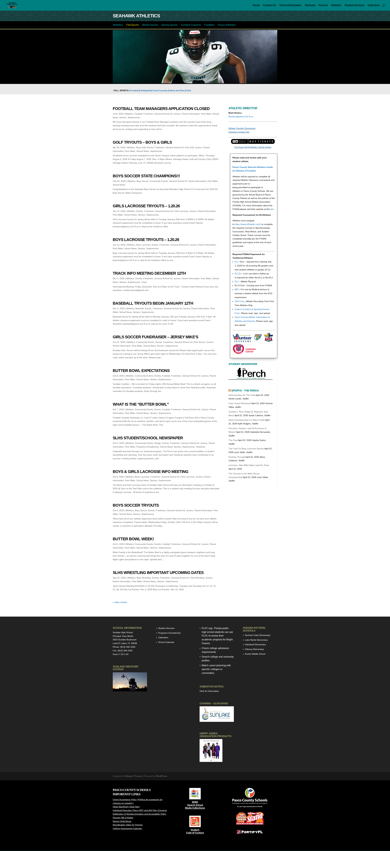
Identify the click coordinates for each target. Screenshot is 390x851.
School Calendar (166, 642)
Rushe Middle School (255, 654)
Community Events (159, 181)
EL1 (236, 261)
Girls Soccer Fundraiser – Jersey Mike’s (155, 337)
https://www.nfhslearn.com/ (248, 224)
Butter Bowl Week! (133, 539)
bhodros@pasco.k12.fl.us (241, 116)
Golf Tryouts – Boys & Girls (142, 142)
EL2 (237, 281)
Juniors (177, 114)
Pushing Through (237, 457)
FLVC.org (207, 628)
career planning (217, 665)
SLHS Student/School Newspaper (148, 438)
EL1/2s (238, 273)
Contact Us (269, 5)
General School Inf (163, 114)
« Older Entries (120, 602)
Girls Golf (189, 147)
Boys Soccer (143, 181)
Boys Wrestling (144, 578)
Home (256, 5)
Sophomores (134, 117)
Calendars (374, 5)
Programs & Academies (147, 447)
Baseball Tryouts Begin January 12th (153, 303)
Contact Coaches (191, 25)
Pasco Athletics (227, 25)
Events (150, 147)
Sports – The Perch (245, 390)
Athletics (336, 5)
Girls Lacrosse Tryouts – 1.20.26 (146, 206)
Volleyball (146, 90)
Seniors (123, 117)
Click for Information (209, 691)
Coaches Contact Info (239, 132)
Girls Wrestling (197, 578)
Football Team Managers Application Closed (161, 108)
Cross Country (160, 90)
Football (134, 90)
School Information (290, 5)
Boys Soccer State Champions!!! (146, 176)
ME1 (237, 289)
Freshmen (148, 114)
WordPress (161, 776)
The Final (233, 440)
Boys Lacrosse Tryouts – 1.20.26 (146, 239)
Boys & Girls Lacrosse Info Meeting (150, 471)
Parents (323, 5)
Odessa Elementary (254, 649)
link (272, 209)
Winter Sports (150, 25)
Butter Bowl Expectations (141, 370)
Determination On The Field (242, 395)
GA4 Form (240, 301)
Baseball (139, 308)
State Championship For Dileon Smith (247, 420)
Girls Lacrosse (181, 211)
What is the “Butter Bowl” (141, 404)
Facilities (209, 25)
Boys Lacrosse (143, 245)
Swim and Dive (177, 90)
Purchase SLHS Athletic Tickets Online (252, 147)
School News (142, 151)
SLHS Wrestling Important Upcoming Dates (158, 572)
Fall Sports (132, 25)
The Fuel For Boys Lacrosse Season (246, 448)
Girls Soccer (199, 342)
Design (157, 443)
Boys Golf (140, 147)
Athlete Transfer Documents (242, 128)
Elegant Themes (133, 776)
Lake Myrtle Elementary (256, 640)
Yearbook (200, 447)
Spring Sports (169, 25)
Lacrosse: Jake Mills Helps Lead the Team (249, 465)
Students (310, 5)
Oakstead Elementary (255, 644)
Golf (188, 90)
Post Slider (206, 114)
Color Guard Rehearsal (240, 403)
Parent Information (191, 114)
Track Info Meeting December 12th (149, 273)
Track (144, 282)
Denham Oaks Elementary (257, 635)
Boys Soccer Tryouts (136, 505)
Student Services (354, 5)
